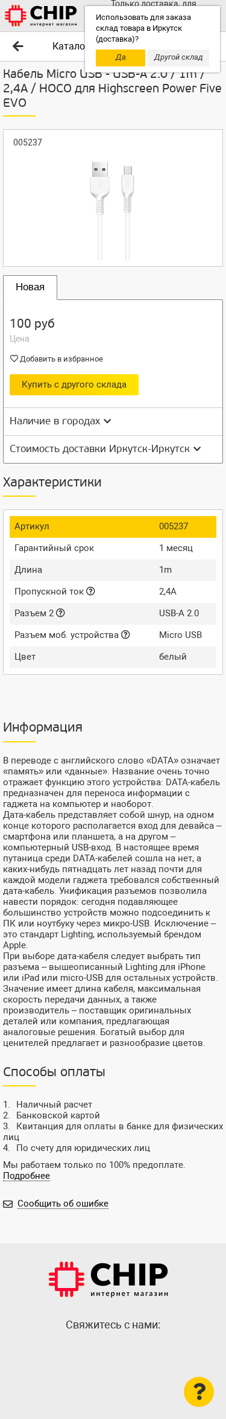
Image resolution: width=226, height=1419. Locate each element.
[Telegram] (113, 1350)
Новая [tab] (30, 287)
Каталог (70, 46)
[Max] (89, 1350)
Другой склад (178, 57)
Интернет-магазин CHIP (108, 1279)
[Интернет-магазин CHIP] (41, 16)
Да (121, 57)
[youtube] (137, 1350)
